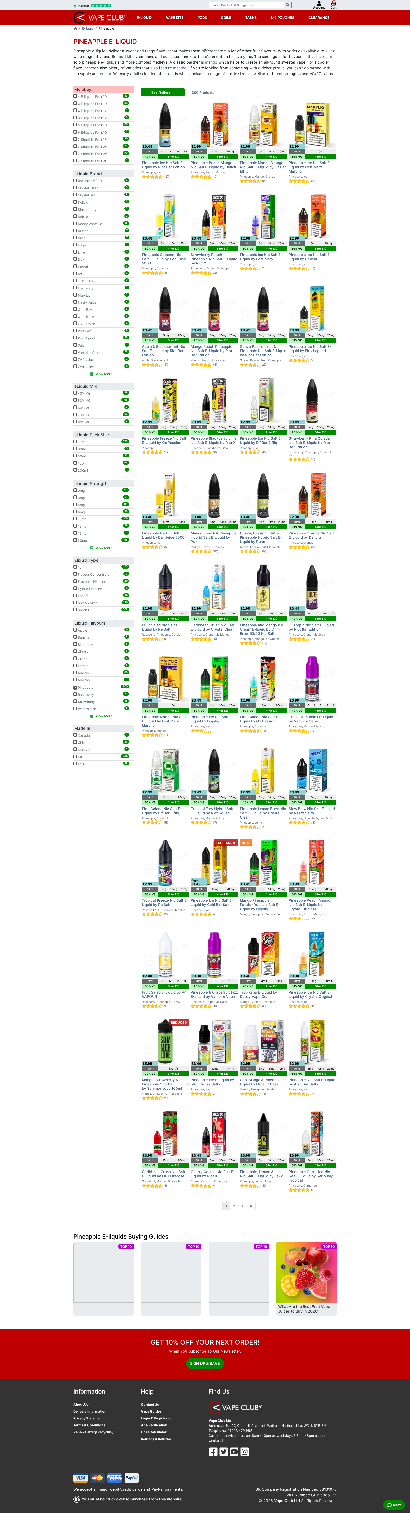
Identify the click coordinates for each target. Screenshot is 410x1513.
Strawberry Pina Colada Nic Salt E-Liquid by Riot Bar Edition (309, 442)
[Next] (251, 1206)
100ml (102, 463)
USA (102, 764)
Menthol (102, 680)
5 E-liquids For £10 (102, 125)
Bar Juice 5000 (102, 181)
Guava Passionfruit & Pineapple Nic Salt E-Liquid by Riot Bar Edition (263, 350)
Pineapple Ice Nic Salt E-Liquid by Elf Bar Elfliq (261, 440)
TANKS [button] (251, 17)
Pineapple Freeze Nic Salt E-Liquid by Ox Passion (164, 440)
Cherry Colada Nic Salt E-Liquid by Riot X (213, 1173)
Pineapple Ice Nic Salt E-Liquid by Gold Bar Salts (212, 902)
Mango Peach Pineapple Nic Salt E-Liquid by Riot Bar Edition (211, 350)
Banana (102, 637)
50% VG (102, 400)
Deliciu (102, 202)
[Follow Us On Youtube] (234, 1451)
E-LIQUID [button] (144, 17)
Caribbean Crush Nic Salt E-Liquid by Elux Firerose (163, 1173)
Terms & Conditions (89, 1425)
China (102, 742)
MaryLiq (102, 295)
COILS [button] (226, 17)
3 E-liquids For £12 (102, 118)
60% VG (102, 407)
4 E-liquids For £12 (102, 110)
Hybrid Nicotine (102, 588)
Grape (102, 658)
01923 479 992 (240, 1430)
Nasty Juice (102, 302)
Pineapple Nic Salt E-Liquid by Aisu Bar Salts (312, 1082)
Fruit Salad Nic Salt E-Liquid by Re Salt (161, 627)
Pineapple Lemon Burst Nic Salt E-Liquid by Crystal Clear (263, 813)
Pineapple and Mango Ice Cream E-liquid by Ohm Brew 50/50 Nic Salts (261, 629)
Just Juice (102, 280)
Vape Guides (151, 1411)
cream (105, 73)
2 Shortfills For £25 (102, 153)
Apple (102, 630)
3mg (102, 497)
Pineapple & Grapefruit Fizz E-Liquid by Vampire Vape (214, 994)
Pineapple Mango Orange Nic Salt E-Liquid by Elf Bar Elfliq (263, 167)
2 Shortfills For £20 (102, 146)
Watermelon (102, 708)
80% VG (102, 421)
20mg (102, 540)
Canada (102, 735)
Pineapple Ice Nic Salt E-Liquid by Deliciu (310, 256)
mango (211, 62)
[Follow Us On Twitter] (224, 1451)
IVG (102, 273)
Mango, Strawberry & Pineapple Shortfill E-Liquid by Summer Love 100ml (165, 1084)
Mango (102, 673)
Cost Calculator (154, 1432)
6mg (102, 512)
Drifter (102, 231)
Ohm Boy (102, 309)
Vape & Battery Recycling (93, 1432)
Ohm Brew (102, 316)
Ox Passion (102, 323)
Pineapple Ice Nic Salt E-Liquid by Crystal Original (310, 994)
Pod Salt (102, 331)
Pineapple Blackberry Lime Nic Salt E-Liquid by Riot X (214, 440)
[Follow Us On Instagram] (244, 1451)
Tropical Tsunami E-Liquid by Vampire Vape (311, 719)
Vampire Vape (102, 352)
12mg (102, 526)
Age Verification (154, 1425)
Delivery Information (90, 1411)
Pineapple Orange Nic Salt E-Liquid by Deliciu (311, 535)
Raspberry (102, 694)
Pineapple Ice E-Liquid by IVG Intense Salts (212, 1082)
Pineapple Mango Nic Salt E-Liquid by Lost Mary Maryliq (164, 721)
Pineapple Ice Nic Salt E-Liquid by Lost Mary (261, 256)
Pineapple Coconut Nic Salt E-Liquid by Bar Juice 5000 (164, 258)
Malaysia (102, 749)
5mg (102, 505)
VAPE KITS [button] (174, 17)
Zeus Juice (102, 366)
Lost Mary (102, 288)
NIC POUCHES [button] (282, 17)
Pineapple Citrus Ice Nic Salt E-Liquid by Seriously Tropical (311, 1176)
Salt (102, 345)
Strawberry (102, 701)
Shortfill (102, 610)
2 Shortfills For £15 (102, 139)
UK (102, 756)
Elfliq (102, 252)
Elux (102, 259)
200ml (102, 470)
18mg (102, 533)
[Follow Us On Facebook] (214, 1451)
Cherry (102, 651)
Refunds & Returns (156, 1439)
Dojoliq (102, 216)
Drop (102, 238)
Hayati (102, 266)
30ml (102, 449)
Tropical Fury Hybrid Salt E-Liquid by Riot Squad (212, 810)
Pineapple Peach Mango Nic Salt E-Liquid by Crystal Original (309, 904)
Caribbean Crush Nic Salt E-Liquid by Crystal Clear (212, 627)
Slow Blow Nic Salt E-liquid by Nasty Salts (312, 810)
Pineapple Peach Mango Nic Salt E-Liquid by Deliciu (214, 164)
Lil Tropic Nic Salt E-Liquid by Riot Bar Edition (311, 627)
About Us (81, 1404)
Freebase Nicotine (102, 581)
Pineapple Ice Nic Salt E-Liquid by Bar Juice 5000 (163, 535)
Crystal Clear (102, 188)
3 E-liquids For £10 (102, 103)
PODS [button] (202, 17)
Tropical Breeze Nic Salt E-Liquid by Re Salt (165, 902)
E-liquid (88, 28)
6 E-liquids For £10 (102, 132)
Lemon (102, 666)
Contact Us (150, 1404)
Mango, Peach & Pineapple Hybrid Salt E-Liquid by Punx (214, 537)
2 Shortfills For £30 (102, 161)
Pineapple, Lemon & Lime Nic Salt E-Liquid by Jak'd (261, 1173)
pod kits (126, 56)
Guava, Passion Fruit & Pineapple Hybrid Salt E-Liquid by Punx (261, 537)
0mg (102, 490)
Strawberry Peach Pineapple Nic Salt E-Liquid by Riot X (214, 258)
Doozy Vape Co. (102, 223)
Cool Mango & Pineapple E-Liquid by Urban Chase (263, 1082)
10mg (102, 519)
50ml (102, 456)
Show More (103, 374)
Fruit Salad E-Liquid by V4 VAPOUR (164, 994)
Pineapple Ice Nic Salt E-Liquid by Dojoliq (212, 719)
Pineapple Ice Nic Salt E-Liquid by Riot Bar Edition (163, 164)
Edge (102, 245)
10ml (102, 442)
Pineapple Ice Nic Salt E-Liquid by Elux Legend (310, 348)
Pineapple (101, 687)
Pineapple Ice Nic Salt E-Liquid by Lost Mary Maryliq (310, 167)
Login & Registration (157, 1418)
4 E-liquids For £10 (102, 96)
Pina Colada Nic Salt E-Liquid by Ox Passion (260, 719)
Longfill (102, 596)
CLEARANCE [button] (319, 17)
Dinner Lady (102, 209)
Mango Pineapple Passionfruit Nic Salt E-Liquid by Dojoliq (260, 904)
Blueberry (102, 644)
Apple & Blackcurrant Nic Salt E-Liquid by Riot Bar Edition (163, 350)
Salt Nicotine (102, 603)
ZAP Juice (102, 359)
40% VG (102, 393)
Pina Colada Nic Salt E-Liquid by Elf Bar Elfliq (162, 810)
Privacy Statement (88, 1418)
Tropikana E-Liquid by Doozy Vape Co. (258, 994)
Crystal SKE (102, 195)
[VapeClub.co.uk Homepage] (75, 28)
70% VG (102, 414)
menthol (180, 68)
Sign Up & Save (205, 1363)
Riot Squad (102, 338)
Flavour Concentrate (102, 574)
